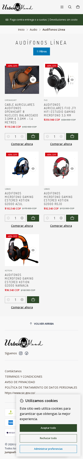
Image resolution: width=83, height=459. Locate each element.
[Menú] (62, 7)
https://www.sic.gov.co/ (20, 393)
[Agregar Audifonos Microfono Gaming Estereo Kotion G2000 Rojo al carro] (72, 218)
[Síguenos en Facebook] (27, 353)
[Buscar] (70, 7)
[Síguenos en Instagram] (21, 353)
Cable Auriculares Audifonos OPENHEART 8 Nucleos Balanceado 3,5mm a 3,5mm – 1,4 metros (21, 113)
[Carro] (78, 7)
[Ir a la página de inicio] (17, 7)
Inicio (21, 29)
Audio (33, 29)
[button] (41, 51)
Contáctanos (13, 371)
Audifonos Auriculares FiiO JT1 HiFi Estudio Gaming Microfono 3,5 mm (60, 110)
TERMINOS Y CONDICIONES (23, 376)
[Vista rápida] (33, 80)
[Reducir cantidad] (8, 136)
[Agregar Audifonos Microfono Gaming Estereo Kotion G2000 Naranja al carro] (33, 299)
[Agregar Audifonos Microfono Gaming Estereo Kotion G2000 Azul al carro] (33, 218)
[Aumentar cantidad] (22, 136)
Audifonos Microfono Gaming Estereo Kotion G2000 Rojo (58, 199)
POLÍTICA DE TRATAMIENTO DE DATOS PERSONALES (41, 387)
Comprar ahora (22, 144)
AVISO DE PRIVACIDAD (20, 382)
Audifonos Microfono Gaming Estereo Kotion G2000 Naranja (19, 280)
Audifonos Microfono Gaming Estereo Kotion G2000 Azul (19, 199)
